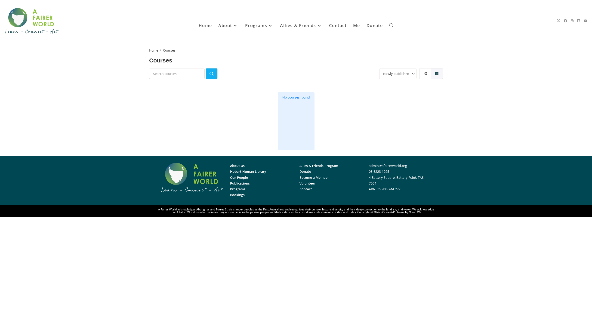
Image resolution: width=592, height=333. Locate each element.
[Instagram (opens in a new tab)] (572, 20)
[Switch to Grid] (425, 73)
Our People (239, 177)
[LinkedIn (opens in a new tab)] (578, 20)
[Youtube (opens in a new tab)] (585, 20)
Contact (305, 189)
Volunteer (307, 183)
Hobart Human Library (248, 171)
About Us (237, 165)
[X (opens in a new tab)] (558, 20)
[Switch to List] (437, 73)
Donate (305, 171)
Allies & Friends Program (318, 165)
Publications (240, 183)
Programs (237, 189)
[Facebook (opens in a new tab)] (565, 20)
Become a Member (314, 177)
